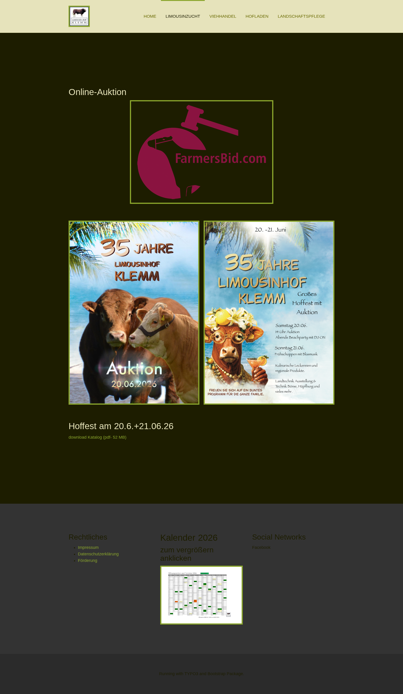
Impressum (88, 547)
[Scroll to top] (387, 678)
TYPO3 (191, 673)
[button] (183, 16)
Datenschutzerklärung (98, 554)
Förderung (87, 560)
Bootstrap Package (225, 673)
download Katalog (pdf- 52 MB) (97, 437)
